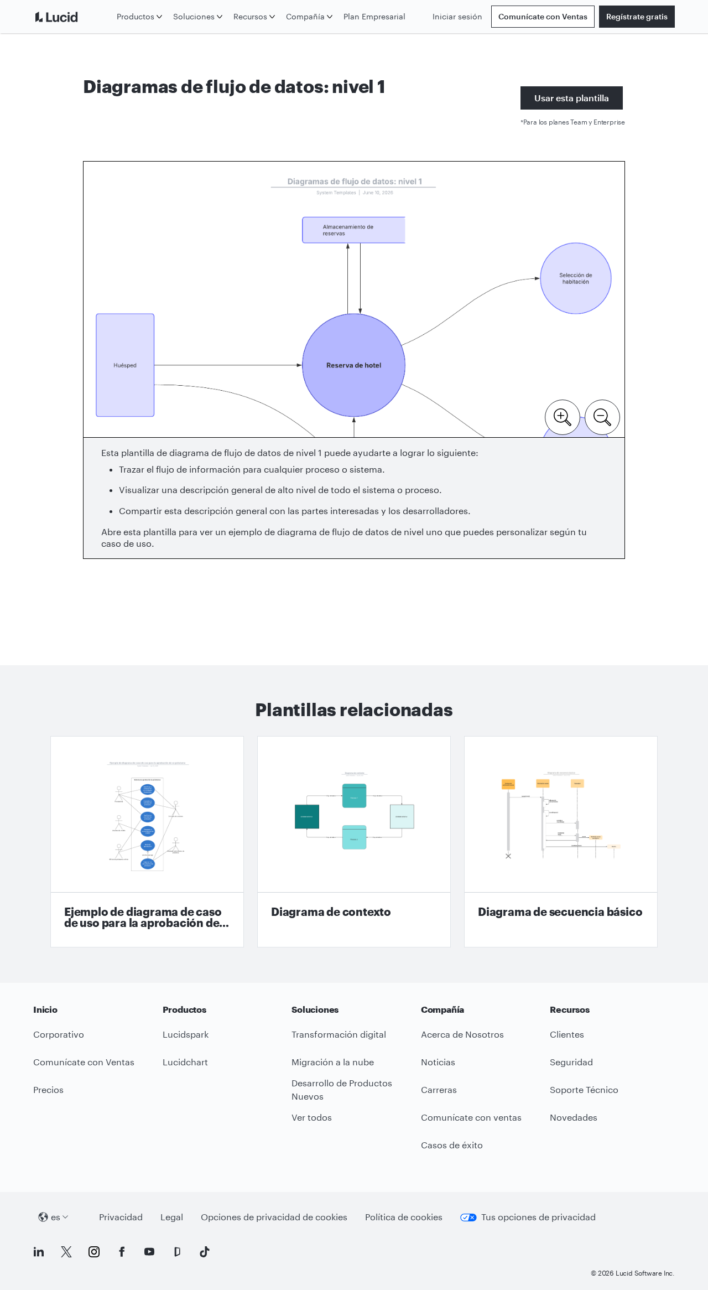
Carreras (439, 1089)
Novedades (573, 1117)
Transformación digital (338, 1034)
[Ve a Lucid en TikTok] (204, 1251)
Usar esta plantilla (571, 97)
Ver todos (311, 1117)
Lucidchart (185, 1061)
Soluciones (194, 16)
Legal (171, 1216)
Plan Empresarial (374, 16)
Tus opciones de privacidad (538, 1216)
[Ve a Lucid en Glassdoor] (177, 1251)
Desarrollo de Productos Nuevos (341, 1089)
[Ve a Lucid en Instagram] (94, 1251)
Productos (135, 16)
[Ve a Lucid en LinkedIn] (38, 1251)
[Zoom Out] (602, 416)
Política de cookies (403, 1216)
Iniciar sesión (457, 16)
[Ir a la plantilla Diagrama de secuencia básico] (561, 842)
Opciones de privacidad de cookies (274, 1216)
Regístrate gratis (637, 16)
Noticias (438, 1061)
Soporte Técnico (584, 1089)
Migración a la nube (332, 1061)
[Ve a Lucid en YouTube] (149, 1251)
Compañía (305, 16)
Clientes (567, 1034)
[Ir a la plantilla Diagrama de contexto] (354, 842)
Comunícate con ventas (471, 1117)
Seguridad (571, 1061)
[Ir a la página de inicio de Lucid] (72, 17)
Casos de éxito (452, 1144)
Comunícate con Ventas (542, 16)
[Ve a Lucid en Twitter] (66, 1251)
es (55, 1216)
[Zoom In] (562, 416)
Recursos (250, 16)
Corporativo (58, 1034)
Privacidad (121, 1216)
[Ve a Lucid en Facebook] (121, 1251)
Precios (48, 1089)
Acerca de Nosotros (462, 1034)
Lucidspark (186, 1034)
